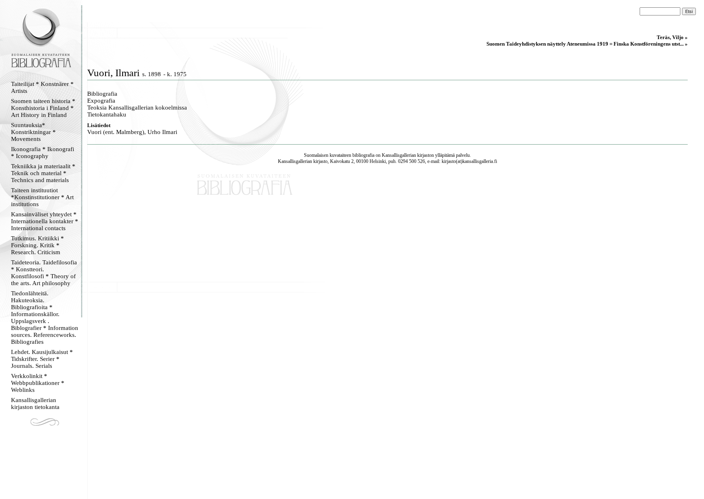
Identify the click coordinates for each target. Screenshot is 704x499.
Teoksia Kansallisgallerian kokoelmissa (137, 107)
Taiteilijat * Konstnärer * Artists (42, 87)
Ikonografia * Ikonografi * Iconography (42, 152)
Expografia (101, 100)
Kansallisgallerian (399, 155)
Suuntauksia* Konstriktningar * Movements (33, 132)
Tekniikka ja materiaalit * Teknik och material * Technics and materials (43, 173)
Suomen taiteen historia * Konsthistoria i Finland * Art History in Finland (43, 108)
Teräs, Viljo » (672, 37)
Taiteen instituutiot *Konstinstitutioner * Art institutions (42, 197)
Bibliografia (102, 93)
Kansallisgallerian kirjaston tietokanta (35, 403)
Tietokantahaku (106, 114)
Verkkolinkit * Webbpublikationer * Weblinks (37, 383)
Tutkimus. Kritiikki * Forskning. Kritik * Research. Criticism (37, 245)
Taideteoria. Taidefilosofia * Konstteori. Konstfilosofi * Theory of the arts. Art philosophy (44, 272)
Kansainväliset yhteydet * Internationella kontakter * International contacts (44, 221)
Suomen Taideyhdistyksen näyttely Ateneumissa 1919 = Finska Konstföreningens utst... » (587, 44)
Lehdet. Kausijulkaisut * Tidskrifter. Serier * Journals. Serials (42, 359)
